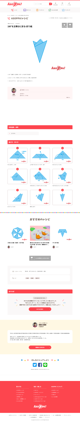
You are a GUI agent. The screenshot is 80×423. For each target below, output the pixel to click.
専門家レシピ (19, 396)
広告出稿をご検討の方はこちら (45, 415)
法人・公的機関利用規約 (57, 415)
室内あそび (22, 95)
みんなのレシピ (20, 394)
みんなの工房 (19, 401)
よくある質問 (54, 396)
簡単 (32, 278)
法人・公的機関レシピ (21, 399)
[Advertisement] (27, 112)
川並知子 (41, 326)
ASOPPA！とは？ (55, 390)
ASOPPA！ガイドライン (13, 415)
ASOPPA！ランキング (39, 392)
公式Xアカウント (38, 399)
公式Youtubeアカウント (39, 401)
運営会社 (40, 417)
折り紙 (26, 95)
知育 (27, 278)
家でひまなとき (32, 271)
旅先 (45, 271)
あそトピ (36, 390)
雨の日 (26, 271)
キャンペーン (37, 394)
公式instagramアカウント (40, 396)
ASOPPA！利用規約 (63, 17)
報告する (68, 97)
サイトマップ (47, 417)
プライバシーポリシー (67, 415)
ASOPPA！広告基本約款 (33, 415)
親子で (37, 278)
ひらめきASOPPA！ (21, 392)
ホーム (9, 15)
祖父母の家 (39, 271)
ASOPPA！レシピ (14, 15)
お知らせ (54, 394)
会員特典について (55, 392)
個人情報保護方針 (34, 417)
